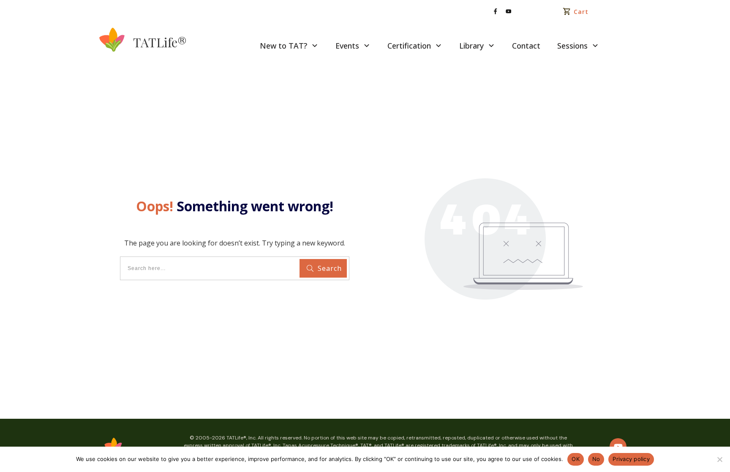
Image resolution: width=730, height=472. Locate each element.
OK (576, 459)
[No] (719, 459)
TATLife (160, 42)
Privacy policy (631, 459)
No (596, 459)
